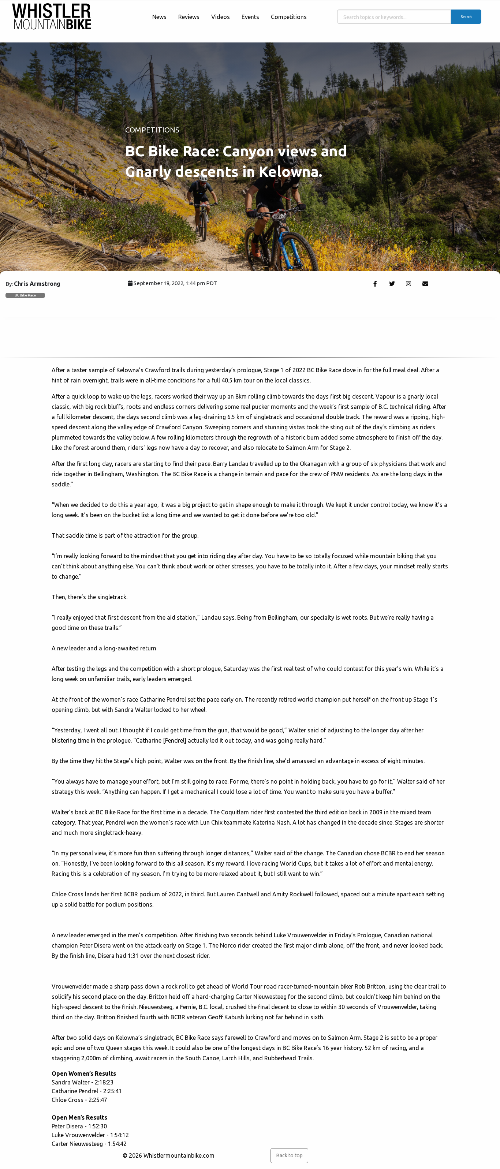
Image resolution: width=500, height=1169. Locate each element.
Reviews (188, 17)
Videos (220, 17)
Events (250, 17)
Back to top (289, 1155)
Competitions (289, 17)
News (159, 17)
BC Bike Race (25, 295)
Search (466, 17)
